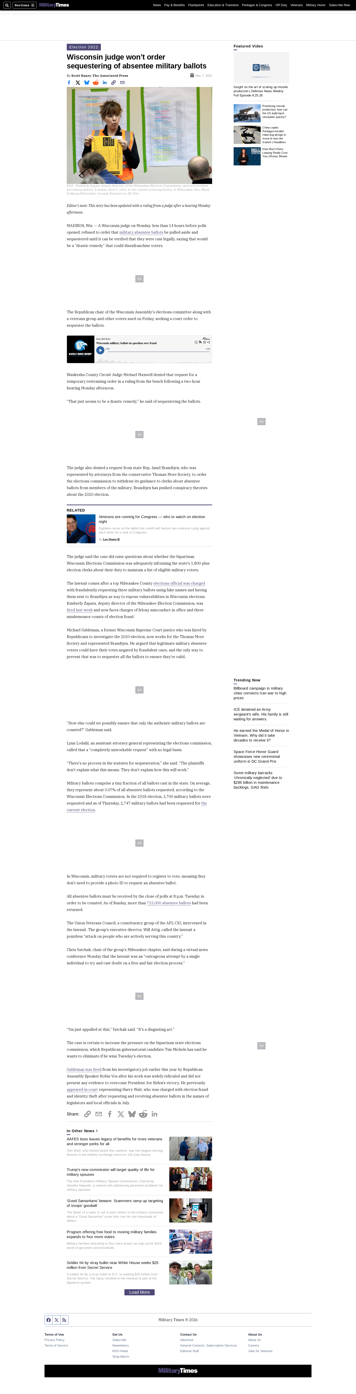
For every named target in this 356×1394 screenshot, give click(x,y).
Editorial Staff (189, 1351)
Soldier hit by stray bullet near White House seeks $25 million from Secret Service (113, 1265)
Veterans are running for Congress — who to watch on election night (152, 519)
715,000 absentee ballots (169, 902)
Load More (139, 1292)
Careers (253, 1345)
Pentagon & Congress (257, 5)
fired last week (80, 609)
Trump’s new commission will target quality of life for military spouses (111, 1172)
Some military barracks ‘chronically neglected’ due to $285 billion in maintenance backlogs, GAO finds (258, 780)
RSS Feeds (120, 1351)
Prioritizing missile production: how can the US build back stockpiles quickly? (274, 111)
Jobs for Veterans (260, 1351)
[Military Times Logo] (54, 5)
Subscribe (119, 1340)
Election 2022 (83, 47)
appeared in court (82, 1089)
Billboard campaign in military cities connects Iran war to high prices (260, 693)
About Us (254, 1340)
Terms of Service (56, 1345)
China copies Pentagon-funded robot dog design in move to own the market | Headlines (274, 135)
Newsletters (120, 1345)
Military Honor (316, 5)
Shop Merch (120, 1356)
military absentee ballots (141, 232)
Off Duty (281, 5)
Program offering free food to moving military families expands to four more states (112, 1234)
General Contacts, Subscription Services (208, 1345)
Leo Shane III (111, 539)
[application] (261, 67)
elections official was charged (179, 583)
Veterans (297, 5)
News (157, 5)
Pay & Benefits (174, 5)
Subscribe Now (339, 5)
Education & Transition (223, 5)
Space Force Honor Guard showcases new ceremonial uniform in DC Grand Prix (257, 756)
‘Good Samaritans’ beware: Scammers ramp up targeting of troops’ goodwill (115, 1203)
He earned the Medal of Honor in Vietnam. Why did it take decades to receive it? (261, 735)
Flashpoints (196, 5)
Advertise (186, 1340)
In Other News (81, 1131)
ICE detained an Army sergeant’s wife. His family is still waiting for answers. (261, 714)
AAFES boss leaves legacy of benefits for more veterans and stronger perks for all (114, 1141)
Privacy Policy (54, 1340)
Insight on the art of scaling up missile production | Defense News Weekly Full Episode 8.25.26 (261, 91)
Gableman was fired (84, 1069)
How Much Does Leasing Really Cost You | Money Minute (274, 152)
